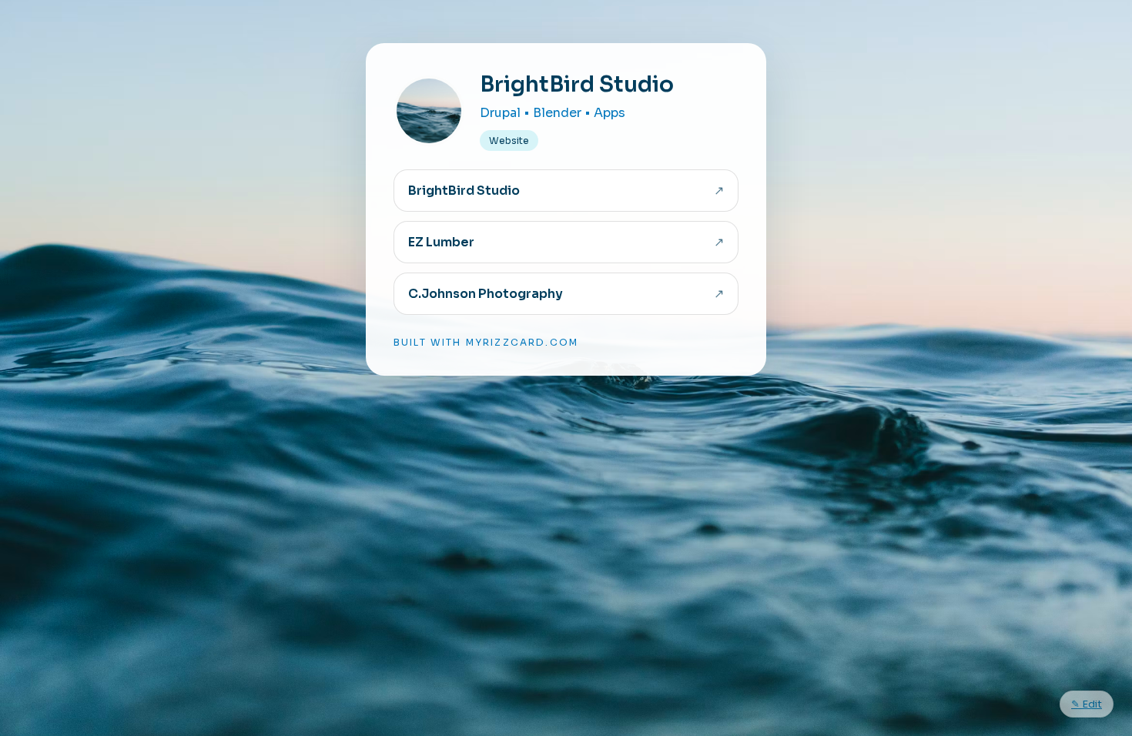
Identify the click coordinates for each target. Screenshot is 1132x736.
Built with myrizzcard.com (486, 342)
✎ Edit (1086, 704)
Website (509, 140)
